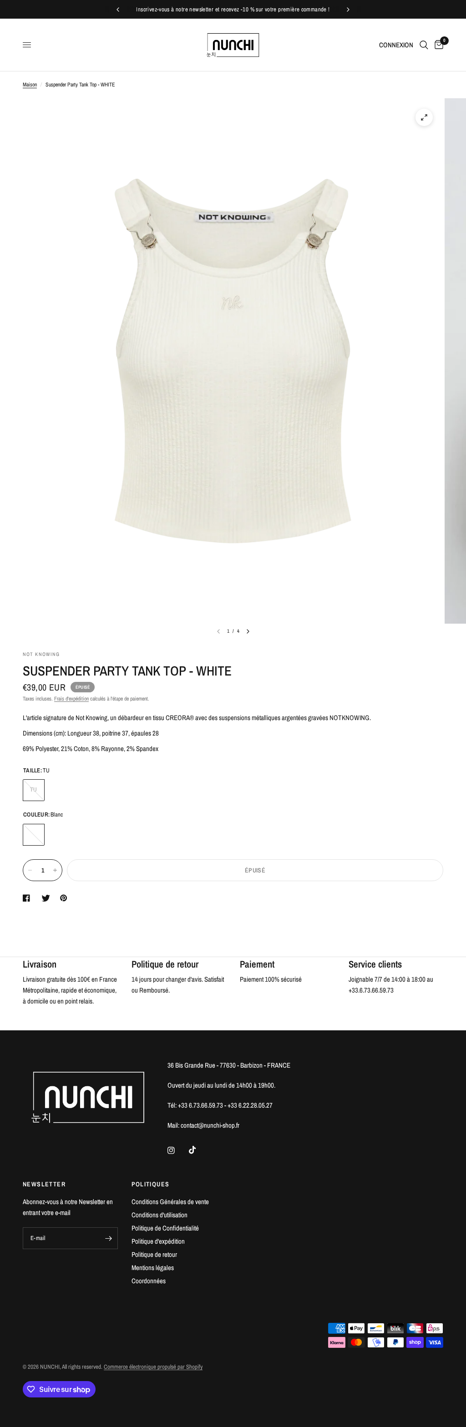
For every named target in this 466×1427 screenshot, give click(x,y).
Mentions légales (153, 1267)
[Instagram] (177, 1150)
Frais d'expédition (71, 698)
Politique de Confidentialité (165, 1228)
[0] (437, 45)
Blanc (34, 835)
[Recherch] (423, 45)
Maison (30, 84)
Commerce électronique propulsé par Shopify (153, 1367)
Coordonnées (149, 1281)
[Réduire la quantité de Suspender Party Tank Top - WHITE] (30, 870)
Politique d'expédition (158, 1241)
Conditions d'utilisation (159, 1215)
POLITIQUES (151, 1184)
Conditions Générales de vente (170, 1201)
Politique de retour (154, 1254)
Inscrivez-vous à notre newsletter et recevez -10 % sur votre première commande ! (232, 9)
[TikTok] (199, 1150)
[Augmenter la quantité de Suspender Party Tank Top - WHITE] (55, 870)
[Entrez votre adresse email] (109, 1238)
